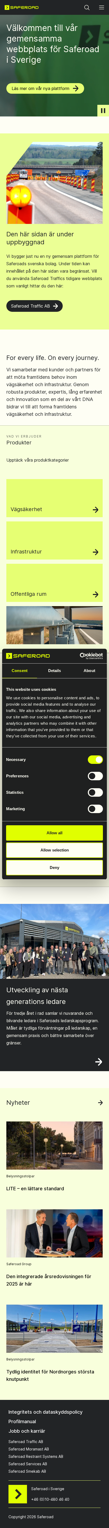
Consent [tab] (20, 670)
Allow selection (54, 850)
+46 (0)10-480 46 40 (50, 1499)
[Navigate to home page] (21, 7)
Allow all (54, 833)
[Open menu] (101, 7)
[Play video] (103, 110)
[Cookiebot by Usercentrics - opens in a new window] (80, 656)
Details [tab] (54, 670)
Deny (54, 867)
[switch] (95, 776)
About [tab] (89, 670)
